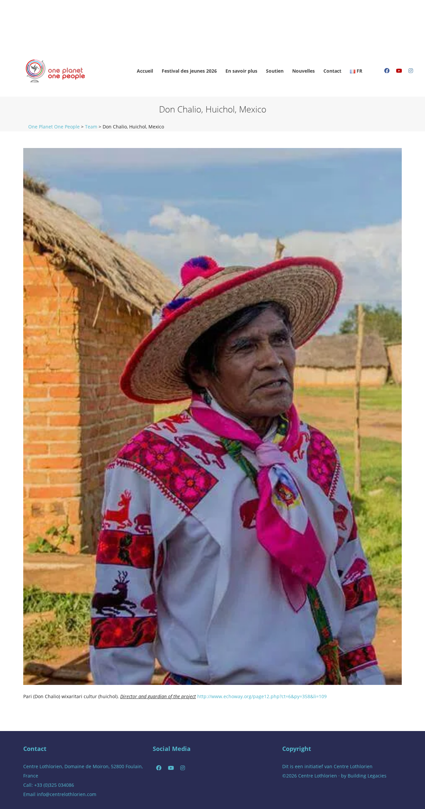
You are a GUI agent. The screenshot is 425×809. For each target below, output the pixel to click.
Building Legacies (367, 775)
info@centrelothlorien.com (66, 794)
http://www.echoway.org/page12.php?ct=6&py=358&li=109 (262, 696)
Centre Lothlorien (353, 766)
